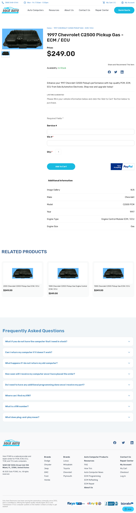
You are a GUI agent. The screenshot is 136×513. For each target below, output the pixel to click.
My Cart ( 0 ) (111, 2)
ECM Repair (89, 484)
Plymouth (67, 476)
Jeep (46, 468)
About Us (69, 10)
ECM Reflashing (91, 480)
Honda (47, 480)
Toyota (66, 468)
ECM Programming (92, 476)
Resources (54, 10)
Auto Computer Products (96, 457)
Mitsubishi (67, 464)
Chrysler (47, 464)
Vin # (50, 137)
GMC (46, 472)
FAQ (86, 464)
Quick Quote (124, 10)
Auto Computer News (93, 472)
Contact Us (84, 10)
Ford (46, 476)
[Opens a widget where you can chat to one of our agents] (128, 509)
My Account (129, 2)
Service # (52, 125)
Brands (47, 457)
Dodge (47, 461)
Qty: (49, 152)
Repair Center (102, 10)
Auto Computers (36, 10)
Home (49, 28)
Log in (123, 476)
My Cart (123, 468)
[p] (5, 53)
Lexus (66, 461)
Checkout (124, 472)
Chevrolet (67, 472)
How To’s (88, 468)
